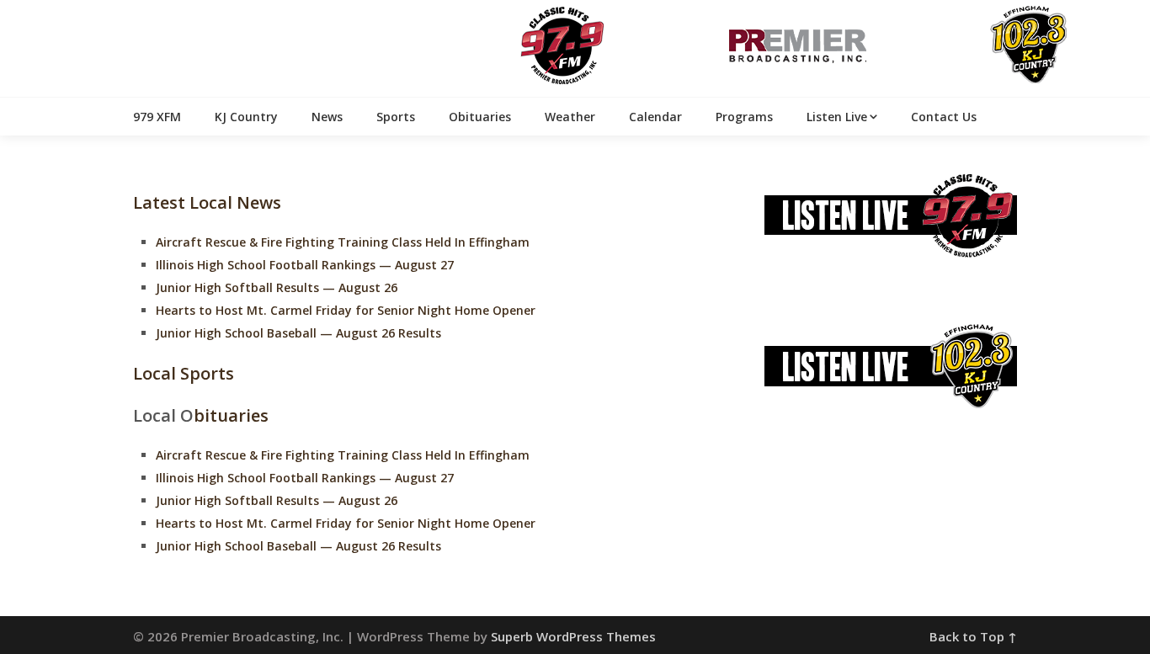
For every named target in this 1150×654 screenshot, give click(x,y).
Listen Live (837, 117)
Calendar (655, 117)
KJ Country (246, 117)
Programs (744, 117)
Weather (570, 117)
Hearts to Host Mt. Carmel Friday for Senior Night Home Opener (345, 310)
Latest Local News (207, 202)
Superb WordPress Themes (573, 636)
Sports (395, 117)
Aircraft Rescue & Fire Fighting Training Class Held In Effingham (343, 242)
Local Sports (183, 373)
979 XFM (157, 117)
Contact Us (944, 117)
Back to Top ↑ (973, 636)
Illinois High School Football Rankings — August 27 (305, 265)
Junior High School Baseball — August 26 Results (298, 333)
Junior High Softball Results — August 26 (276, 287)
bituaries (231, 415)
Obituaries (480, 117)
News (327, 117)
